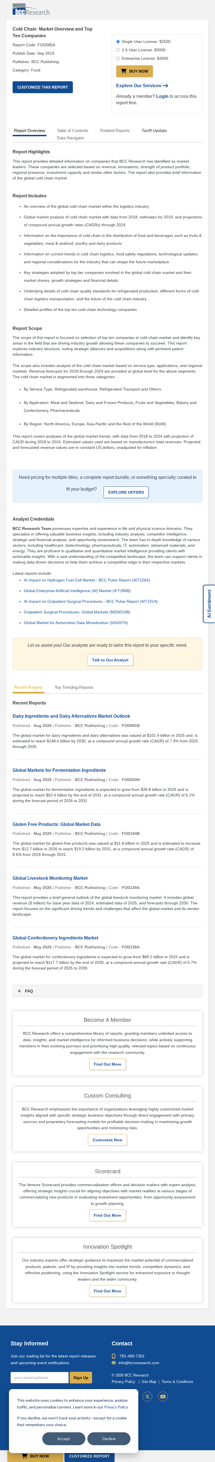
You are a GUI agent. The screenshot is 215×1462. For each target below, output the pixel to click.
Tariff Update (154, 130)
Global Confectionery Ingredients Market (55, 938)
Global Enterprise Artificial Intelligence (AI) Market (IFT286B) (77, 590)
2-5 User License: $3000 (143, 50)
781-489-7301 (132, 1356)
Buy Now (138, 71)
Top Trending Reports (74, 687)
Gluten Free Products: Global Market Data (57, 824)
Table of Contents (72, 130)
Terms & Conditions (177, 1382)
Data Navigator (70, 137)
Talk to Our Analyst (110, 660)
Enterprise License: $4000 (145, 58)
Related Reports (115, 130)
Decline (109, 1438)
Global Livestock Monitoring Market (50, 878)
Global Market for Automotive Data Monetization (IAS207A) (76, 622)
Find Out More (107, 1064)
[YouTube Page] (163, 1396)
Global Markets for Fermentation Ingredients (59, 770)
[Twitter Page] (147, 1396)
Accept (63, 1438)
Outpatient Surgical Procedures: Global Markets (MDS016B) (77, 612)
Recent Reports (28, 687)
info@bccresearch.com (138, 1363)
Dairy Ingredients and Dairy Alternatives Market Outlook (71, 716)
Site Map (149, 1382)
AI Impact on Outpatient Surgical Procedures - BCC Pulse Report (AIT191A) (91, 601)
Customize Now (107, 1140)
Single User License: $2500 (146, 41)
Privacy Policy (116, 1407)
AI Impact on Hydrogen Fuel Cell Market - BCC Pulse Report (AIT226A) (87, 580)
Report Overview (29, 130)
